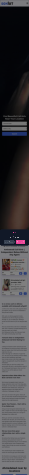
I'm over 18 (20, 242)
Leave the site (9, 242)
